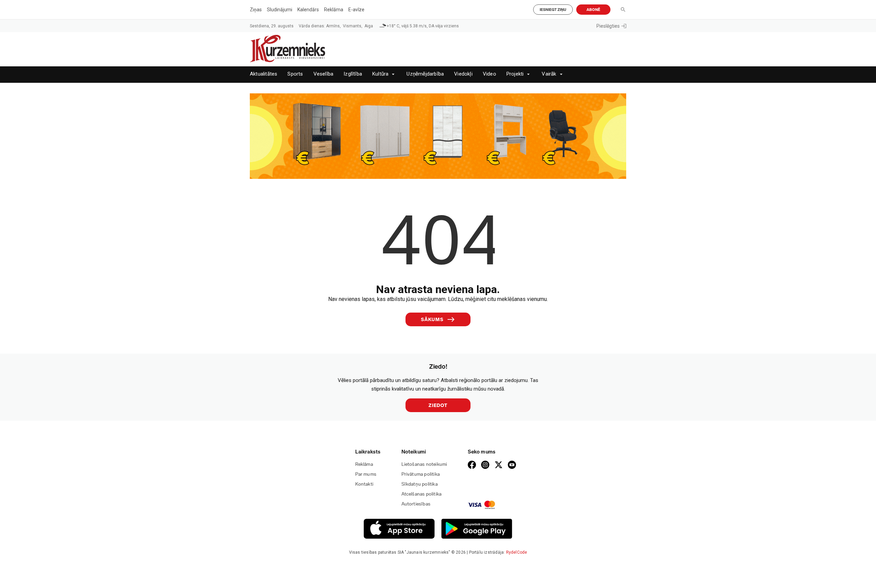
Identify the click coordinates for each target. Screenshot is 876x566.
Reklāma (333, 9)
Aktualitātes (263, 74)
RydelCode (516, 552)
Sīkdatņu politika (419, 484)
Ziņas (256, 9)
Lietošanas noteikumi (424, 464)
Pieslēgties (608, 26)
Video (489, 74)
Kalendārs (308, 9)
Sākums (432, 320)
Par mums (366, 474)
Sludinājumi (279, 9)
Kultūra (380, 74)
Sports (295, 74)
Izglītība (353, 74)
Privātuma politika (420, 474)
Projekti (515, 74)
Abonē (593, 10)
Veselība (323, 74)
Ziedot (438, 405)
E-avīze (356, 9)
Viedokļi (463, 74)
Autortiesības (416, 504)
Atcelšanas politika (421, 494)
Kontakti (364, 484)
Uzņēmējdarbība (425, 74)
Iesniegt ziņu (553, 10)
